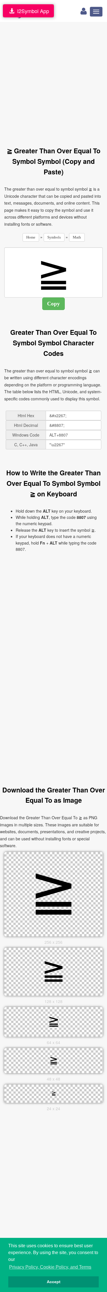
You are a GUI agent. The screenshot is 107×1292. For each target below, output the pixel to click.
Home (30, 237)
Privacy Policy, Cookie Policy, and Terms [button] (50, 1267)
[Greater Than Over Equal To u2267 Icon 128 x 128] (53, 971)
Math (77, 237)
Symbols (54, 237)
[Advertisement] (53, 81)
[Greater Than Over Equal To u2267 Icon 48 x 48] (53, 1060)
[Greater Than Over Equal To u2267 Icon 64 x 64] (54, 1021)
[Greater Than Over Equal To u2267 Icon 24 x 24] (53, 1093)
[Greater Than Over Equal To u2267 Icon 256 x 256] (53, 893)
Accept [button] (53, 1281)
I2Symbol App (31, 11)
